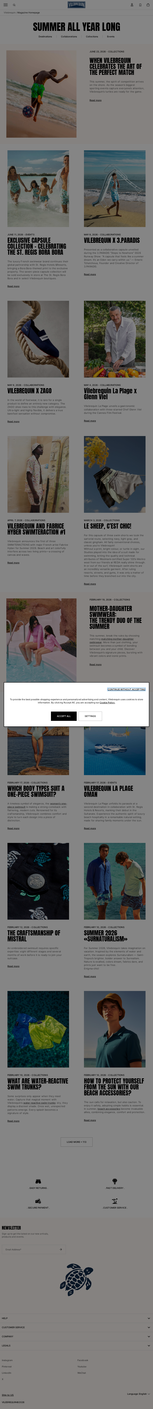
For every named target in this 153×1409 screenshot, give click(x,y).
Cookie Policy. (107, 702)
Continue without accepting (126, 689)
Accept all (64, 716)
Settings (90, 716)
